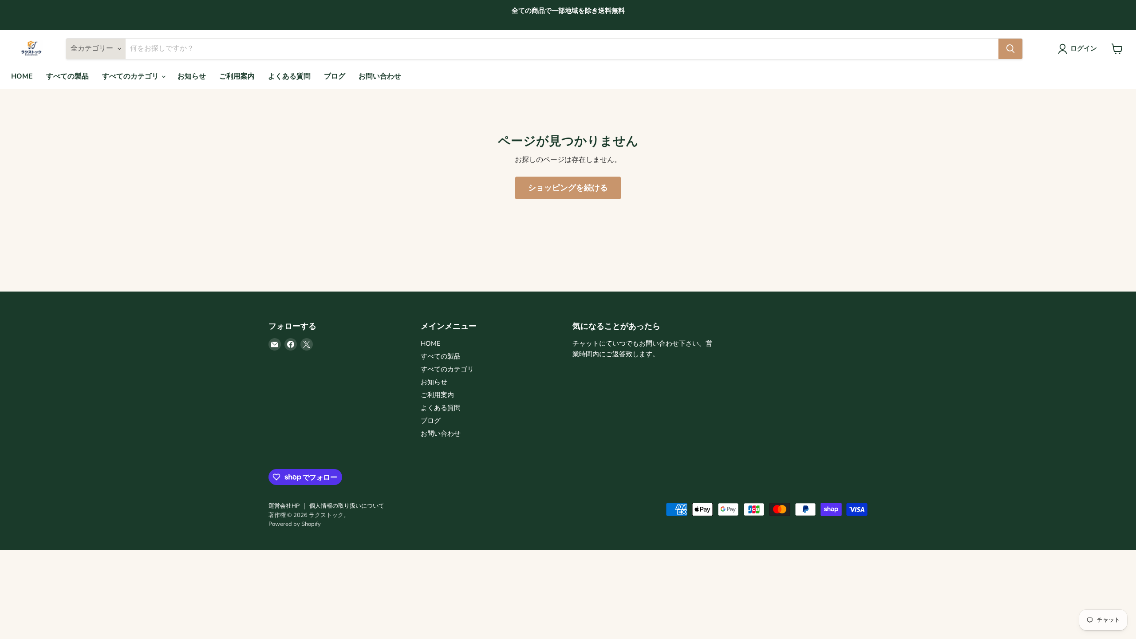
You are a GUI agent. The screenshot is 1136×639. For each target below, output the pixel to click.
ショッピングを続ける (568, 187)
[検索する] (1010, 49)
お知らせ (192, 76)
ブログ (334, 76)
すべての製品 (67, 76)
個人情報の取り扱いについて (346, 506)
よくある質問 (289, 76)
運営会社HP (284, 506)
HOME (22, 76)
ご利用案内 (237, 76)
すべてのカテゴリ (131, 76)
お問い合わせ (380, 76)
